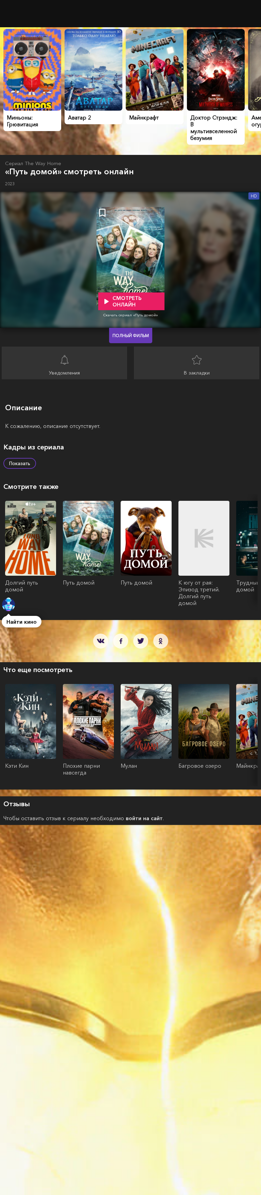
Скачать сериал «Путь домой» (130, 315)
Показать (19, 463)
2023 (10, 183)
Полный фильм (130, 335)
